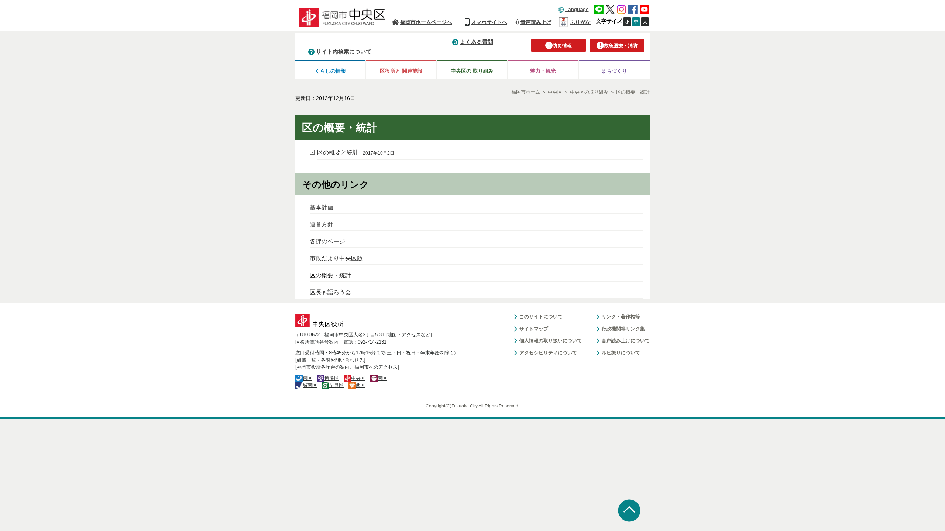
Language (577, 9)
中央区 (358, 378)
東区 (307, 378)
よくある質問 (476, 42)
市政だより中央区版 (336, 258)
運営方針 (321, 224)
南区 (382, 378)
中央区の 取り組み (472, 71)
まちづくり (614, 71)
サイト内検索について (343, 51)
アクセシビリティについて (548, 352)
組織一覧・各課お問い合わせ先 (330, 360)
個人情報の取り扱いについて (550, 340)
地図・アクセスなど (408, 334)
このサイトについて (541, 316)
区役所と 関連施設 (401, 71)
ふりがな (580, 22)
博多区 (331, 378)
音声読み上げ (535, 22)
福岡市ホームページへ (426, 22)
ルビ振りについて (621, 352)
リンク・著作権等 (621, 316)
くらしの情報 (330, 71)
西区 (360, 385)
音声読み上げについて (626, 340)
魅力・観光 (543, 71)
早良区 (336, 385)
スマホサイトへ (489, 22)
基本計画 (321, 207)
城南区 (310, 385)
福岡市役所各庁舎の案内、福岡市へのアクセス (347, 367)
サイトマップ (533, 329)
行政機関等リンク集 (623, 329)
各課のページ (327, 241)
